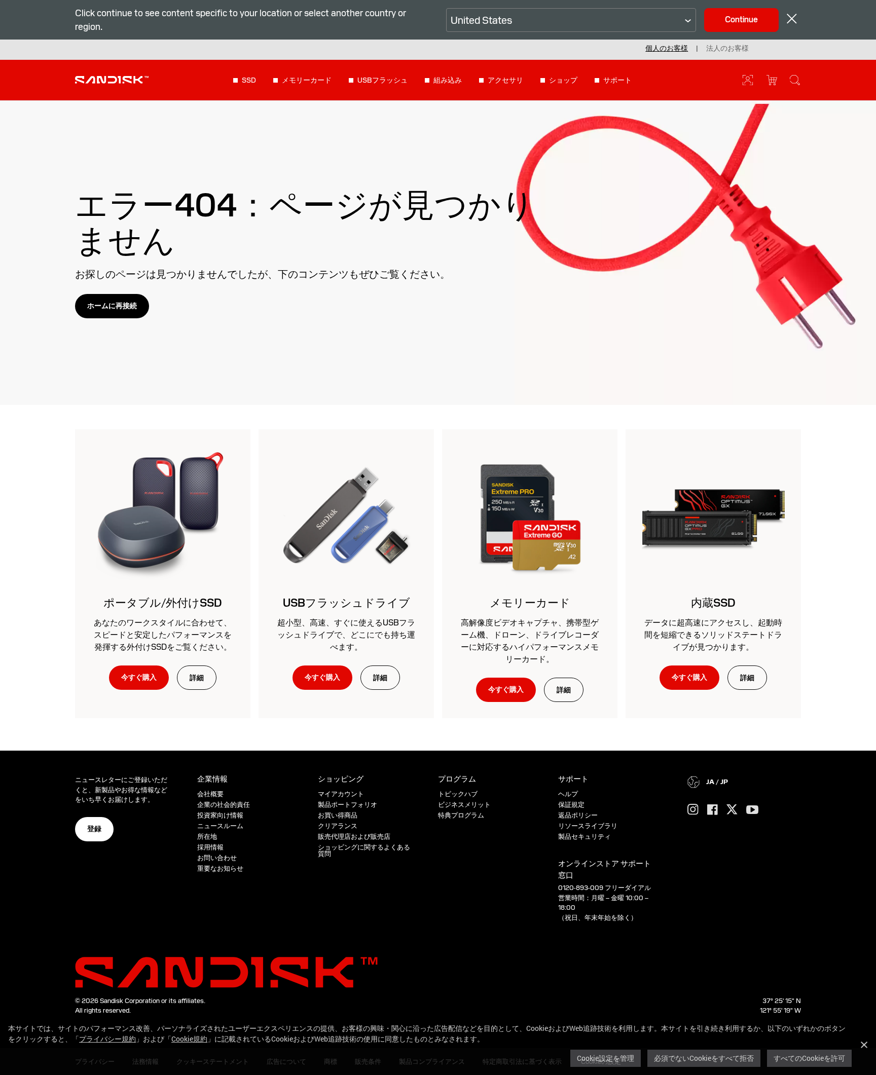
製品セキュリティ (584, 836)
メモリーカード (307, 80)
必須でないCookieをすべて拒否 (704, 1058)
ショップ (563, 80)
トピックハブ (458, 794)
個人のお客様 (666, 48)
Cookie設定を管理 (605, 1058)
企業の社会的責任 (223, 804)
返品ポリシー (578, 815)
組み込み (447, 80)
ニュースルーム (220, 826)
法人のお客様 (727, 48)
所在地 (207, 836)
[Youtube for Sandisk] (752, 810)
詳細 (197, 677)
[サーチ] (795, 80)
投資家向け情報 (220, 815)
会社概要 (210, 794)
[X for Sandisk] (732, 810)
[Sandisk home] (112, 79)
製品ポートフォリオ (347, 804)
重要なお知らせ (220, 868)
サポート (617, 80)
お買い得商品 (337, 815)
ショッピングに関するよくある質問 (364, 850)
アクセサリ (505, 80)
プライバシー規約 (107, 1039)
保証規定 (571, 804)
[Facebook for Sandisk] (712, 810)
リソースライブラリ (587, 826)
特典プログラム (461, 815)
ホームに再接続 (112, 305)
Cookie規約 (189, 1039)
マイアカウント (341, 794)
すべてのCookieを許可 (809, 1058)
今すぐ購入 (139, 677)
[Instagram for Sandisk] (693, 810)
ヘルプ (568, 794)
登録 (94, 828)
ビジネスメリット (464, 804)
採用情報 (210, 847)
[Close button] (792, 20)
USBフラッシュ (382, 80)
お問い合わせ (217, 858)
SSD (249, 80)
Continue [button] (741, 19)
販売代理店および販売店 (354, 836)
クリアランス (337, 826)
